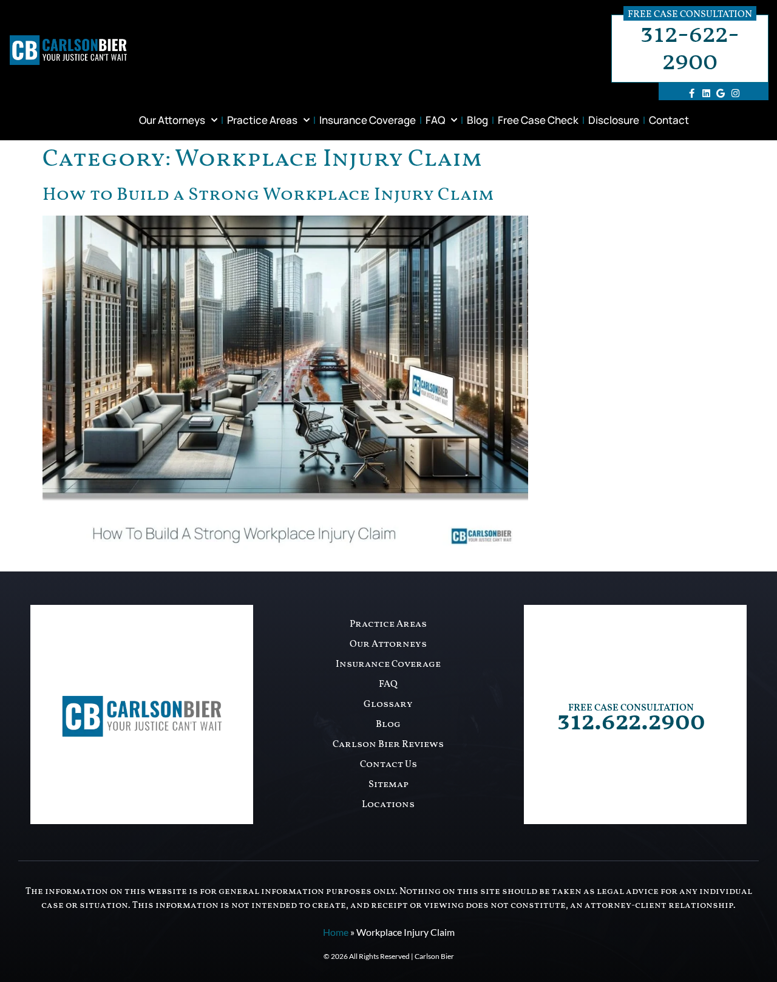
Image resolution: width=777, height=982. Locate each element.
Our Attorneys (172, 120)
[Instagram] (735, 93)
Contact (669, 120)
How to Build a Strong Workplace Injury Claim (268, 195)
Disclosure (613, 120)
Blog (477, 120)
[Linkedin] (706, 93)
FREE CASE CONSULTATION (631, 708)
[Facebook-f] (691, 93)
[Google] (720, 93)
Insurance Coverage (367, 120)
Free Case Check (538, 120)
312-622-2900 (689, 48)
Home (335, 932)
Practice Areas (262, 120)
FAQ (435, 120)
